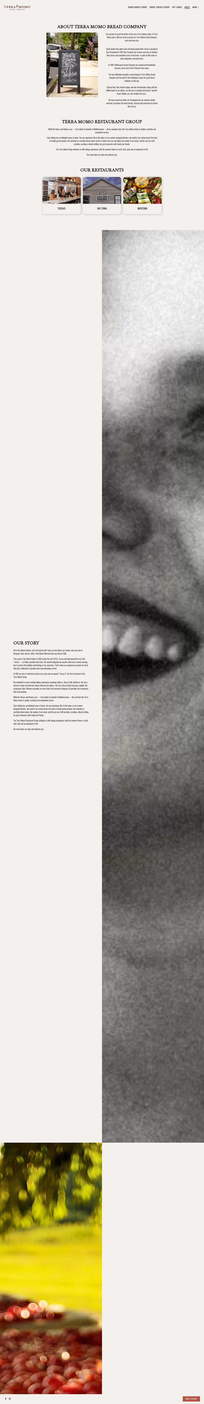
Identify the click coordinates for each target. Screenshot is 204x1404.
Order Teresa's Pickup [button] (160, 7)
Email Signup (191, 1398)
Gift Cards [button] (177, 7)
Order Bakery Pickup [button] (137, 7)
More (195, 7)
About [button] (187, 7)
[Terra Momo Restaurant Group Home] (17, 7)
